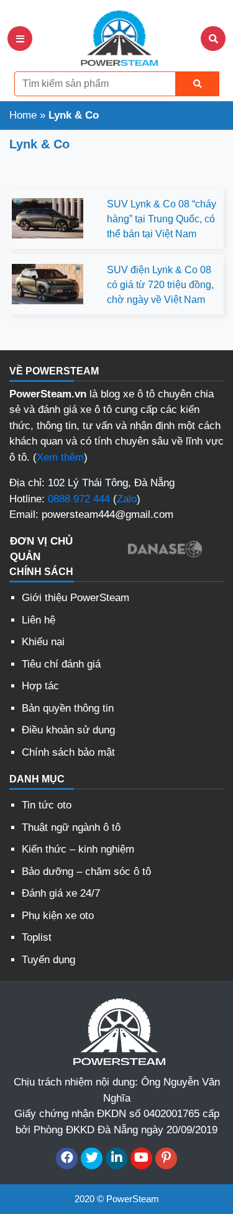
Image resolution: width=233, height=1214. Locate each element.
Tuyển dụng (48, 960)
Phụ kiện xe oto (58, 916)
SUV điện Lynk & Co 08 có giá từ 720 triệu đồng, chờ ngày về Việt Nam (160, 285)
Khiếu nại (43, 642)
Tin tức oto (46, 805)
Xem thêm (60, 457)
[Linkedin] (116, 1158)
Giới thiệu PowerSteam (75, 598)
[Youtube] (141, 1158)
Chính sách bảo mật (68, 752)
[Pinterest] (166, 1158)
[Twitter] (92, 1158)
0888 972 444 (79, 499)
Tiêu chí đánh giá (61, 664)
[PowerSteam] (116, 37)
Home (23, 115)
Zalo (127, 499)
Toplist (37, 937)
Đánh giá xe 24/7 (61, 893)
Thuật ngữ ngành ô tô (71, 827)
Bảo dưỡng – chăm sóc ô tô (86, 871)
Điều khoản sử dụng (68, 730)
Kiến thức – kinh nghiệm (78, 849)
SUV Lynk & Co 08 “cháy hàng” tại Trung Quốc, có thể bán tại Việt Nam (161, 219)
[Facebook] (67, 1158)
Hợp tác (40, 686)
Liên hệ (38, 620)
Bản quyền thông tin (68, 708)
